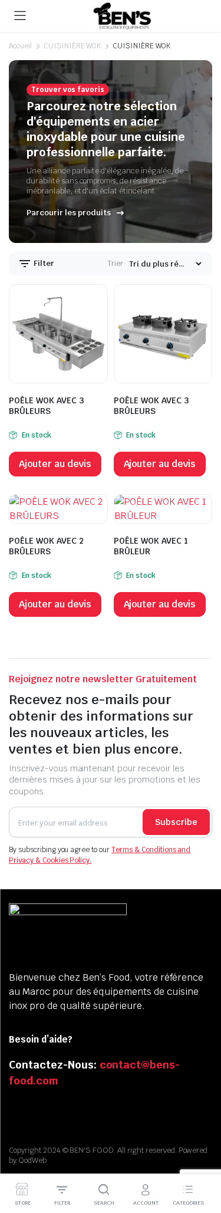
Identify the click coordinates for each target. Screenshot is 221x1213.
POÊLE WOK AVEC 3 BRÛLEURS (46, 405)
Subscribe (176, 822)
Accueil (20, 46)
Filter (43, 263)
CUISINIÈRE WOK (72, 46)
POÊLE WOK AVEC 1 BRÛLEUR (151, 546)
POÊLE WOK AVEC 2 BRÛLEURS (46, 546)
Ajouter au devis (55, 464)
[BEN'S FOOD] (122, 16)
